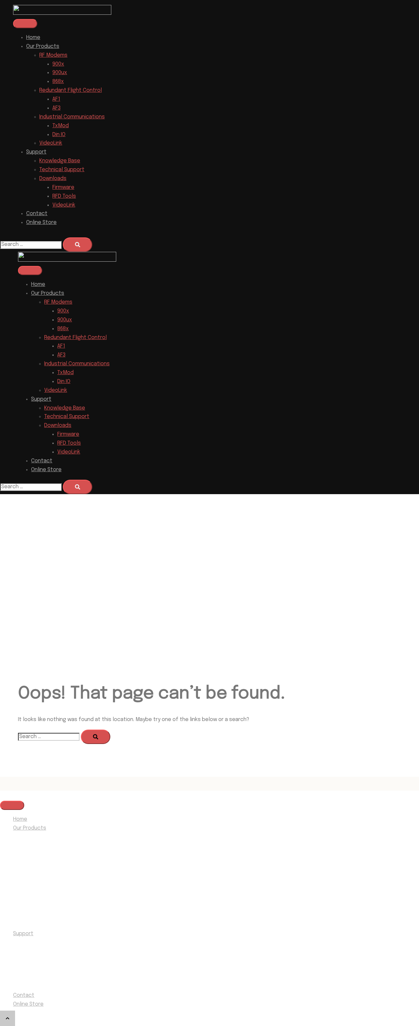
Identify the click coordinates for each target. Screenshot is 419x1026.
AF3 (56, 108)
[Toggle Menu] (25, 23)
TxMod (60, 126)
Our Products (42, 46)
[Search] (77, 244)
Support (36, 152)
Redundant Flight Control (70, 90)
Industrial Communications (72, 117)
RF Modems (53, 55)
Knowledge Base (59, 161)
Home (33, 37)
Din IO (58, 134)
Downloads (52, 178)
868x (58, 81)
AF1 (56, 99)
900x (58, 64)
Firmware (63, 187)
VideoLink (50, 143)
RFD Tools (64, 196)
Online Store (41, 222)
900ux (59, 72)
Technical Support (61, 169)
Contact (36, 213)
